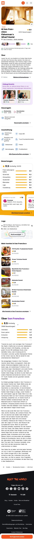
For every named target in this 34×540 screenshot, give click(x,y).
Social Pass (17, 504)
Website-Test (17, 528)
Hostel (3, 27)
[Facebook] (7, 488)
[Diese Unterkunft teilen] (31, 24)
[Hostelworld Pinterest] (23, 488)
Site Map (25, 528)
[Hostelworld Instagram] (15, 488)
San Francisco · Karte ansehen (13, 39)
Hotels (15, 500)
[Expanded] (4, 467)
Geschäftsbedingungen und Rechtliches (13, 524)
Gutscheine (29, 524)
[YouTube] (19, 488)
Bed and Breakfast (24, 500)
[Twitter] (11, 488)
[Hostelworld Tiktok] (27, 488)
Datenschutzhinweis (17, 520)
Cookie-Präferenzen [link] (17, 532)
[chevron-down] (18, 325)
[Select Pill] (23, 3)
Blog (6, 500)
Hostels (11, 500)
